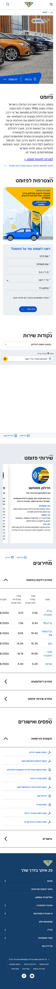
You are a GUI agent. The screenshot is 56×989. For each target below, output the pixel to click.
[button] (28, 881)
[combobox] (29, 279)
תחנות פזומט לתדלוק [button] (41, 344)
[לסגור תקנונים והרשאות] (5, 738)
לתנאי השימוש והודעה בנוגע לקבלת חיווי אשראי (31, 165)
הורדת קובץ (8, 435)
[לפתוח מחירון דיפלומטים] (5, 681)
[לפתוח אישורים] (5, 839)
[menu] (50, 359)
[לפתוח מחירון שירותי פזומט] (5, 698)
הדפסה (23, 435)
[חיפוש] (7, 4)
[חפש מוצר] (5, 359)
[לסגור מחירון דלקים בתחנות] (5, 580)
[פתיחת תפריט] (51, 5)
